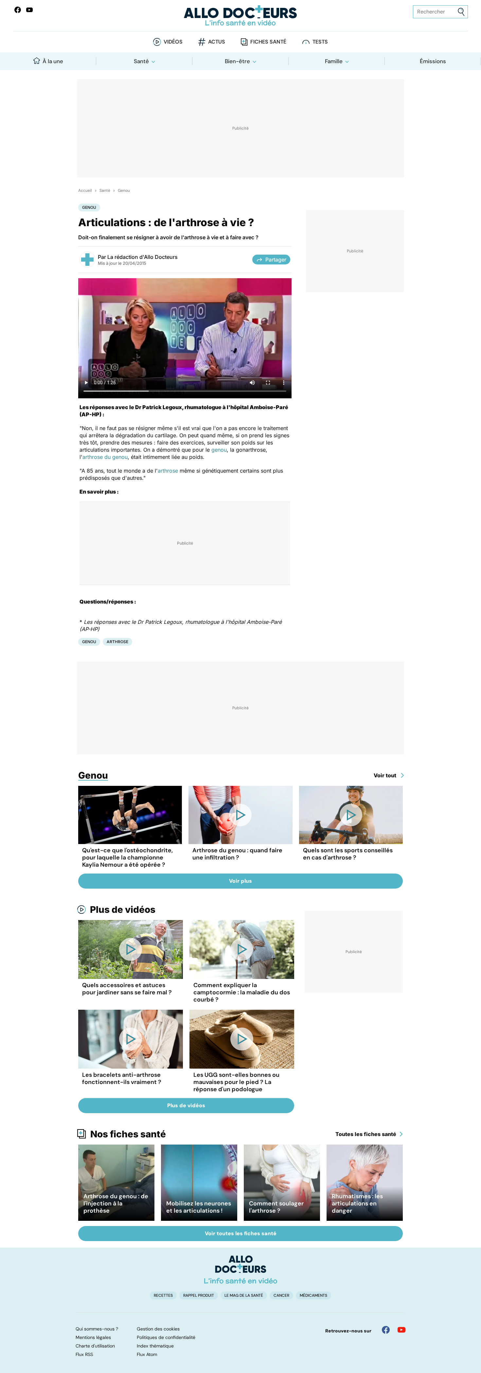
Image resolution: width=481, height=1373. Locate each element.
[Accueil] (240, 1270)
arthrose (168, 470)
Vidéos (173, 41)
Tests (320, 41)
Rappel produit (198, 1295)
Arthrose (117, 641)
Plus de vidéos (122, 909)
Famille (334, 61)
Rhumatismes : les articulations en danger (357, 1203)
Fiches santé (268, 41)
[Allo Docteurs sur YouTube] (29, 10)
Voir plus (240, 880)
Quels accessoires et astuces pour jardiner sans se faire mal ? (127, 988)
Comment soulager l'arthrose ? (276, 1207)
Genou (124, 190)
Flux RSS (84, 1354)
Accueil (85, 190)
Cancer (281, 1295)
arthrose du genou (105, 457)
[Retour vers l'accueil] (240, 15)
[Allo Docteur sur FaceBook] (17, 10)
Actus (216, 41)
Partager (275, 259)
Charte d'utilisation (95, 1346)
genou (219, 449)
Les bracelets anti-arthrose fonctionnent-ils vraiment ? (121, 1078)
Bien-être (237, 61)
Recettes (163, 1295)
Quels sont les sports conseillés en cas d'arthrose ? (348, 853)
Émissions (433, 61)
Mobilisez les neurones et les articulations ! (198, 1207)
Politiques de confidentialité (166, 1337)
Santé (141, 61)
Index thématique (155, 1346)
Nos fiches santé (128, 1134)
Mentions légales (93, 1337)
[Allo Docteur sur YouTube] (401, 1330)
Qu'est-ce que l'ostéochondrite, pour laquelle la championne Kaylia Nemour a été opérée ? (127, 857)
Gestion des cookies (158, 1329)
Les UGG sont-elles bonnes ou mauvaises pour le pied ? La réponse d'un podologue (236, 1082)
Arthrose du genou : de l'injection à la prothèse (115, 1203)
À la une (53, 61)
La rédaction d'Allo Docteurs (142, 257)
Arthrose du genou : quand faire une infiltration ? (237, 853)
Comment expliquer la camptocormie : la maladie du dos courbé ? (241, 992)
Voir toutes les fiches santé (240, 1233)
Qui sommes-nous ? (97, 1329)
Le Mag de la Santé (243, 1295)
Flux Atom (147, 1354)
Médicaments (313, 1295)
